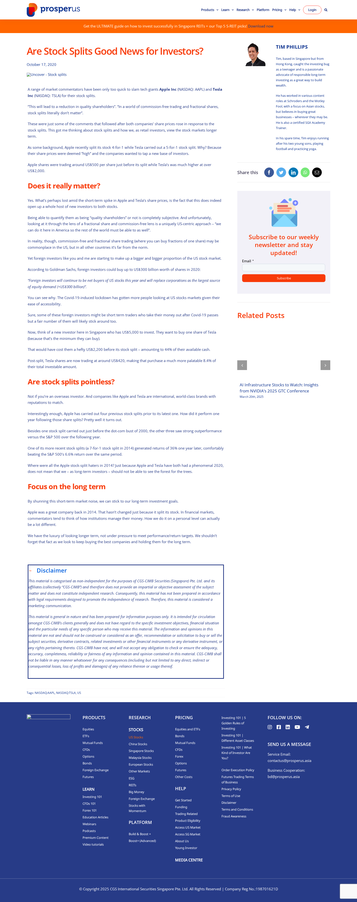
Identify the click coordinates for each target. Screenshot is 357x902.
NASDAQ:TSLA (66, 693)
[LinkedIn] (293, 172)
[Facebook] (269, 172)
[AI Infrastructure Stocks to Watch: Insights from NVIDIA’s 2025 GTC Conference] (283, 353)
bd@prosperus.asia (284, 776)
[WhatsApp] (305, 172)
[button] (325, 9)
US (79, 693)
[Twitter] (281, 172)
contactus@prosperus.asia (289, 760)
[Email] (317, 172)
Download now (260, 26)
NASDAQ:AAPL (45, 693)
